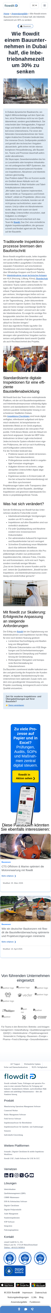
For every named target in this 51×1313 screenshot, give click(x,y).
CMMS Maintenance (11, 1197)
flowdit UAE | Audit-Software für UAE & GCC (22, 1158)
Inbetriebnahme (10, 1189)
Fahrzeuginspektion (11, 1230)
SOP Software (9, 1222)
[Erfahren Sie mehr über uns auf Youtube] (32, 1175)
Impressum (27, 1292)
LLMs (33, 1297)
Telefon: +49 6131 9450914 (14, 1248)
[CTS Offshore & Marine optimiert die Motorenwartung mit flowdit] (25, 846)
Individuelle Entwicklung (13, 1135)
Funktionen (35, 1302)
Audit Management (11, 1214)
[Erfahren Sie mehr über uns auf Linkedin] (6, 1175)
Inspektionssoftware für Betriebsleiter (18, 1123)
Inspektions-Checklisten (18, 416)
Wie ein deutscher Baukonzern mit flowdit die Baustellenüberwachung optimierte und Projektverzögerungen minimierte (25, 932)
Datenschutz (41, 1292)
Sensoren (7, 1131)
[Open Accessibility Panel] (19, 1309)
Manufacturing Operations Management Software (22, 1106)
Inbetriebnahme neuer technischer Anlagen (27, 275)
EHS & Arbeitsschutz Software (15, 1201)
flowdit (20, 632)
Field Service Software (12, 1119)
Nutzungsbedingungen (18, 1297)
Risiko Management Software (15, 1115)
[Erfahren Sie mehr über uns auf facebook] (11, 1175)
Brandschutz (42, 278)
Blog (41, 1297)
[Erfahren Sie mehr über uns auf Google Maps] (26, 1175)
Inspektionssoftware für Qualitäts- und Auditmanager (23, 1127)
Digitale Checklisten (11, 1206)
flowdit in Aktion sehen (24, 776)
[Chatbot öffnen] (26, 1309)
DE (33, 5)
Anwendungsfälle (20, 14)
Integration (8, 1226)
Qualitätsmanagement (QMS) (15, 1193)
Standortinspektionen (12, 1218)
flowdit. (17, 222)
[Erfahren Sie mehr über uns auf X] (21, 1175)
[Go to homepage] (25, 1076)
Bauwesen (6, 862)
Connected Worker (11, 1111)
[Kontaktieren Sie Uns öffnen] (32, 1309)
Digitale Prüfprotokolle (12, 1210)
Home (6, 14)
